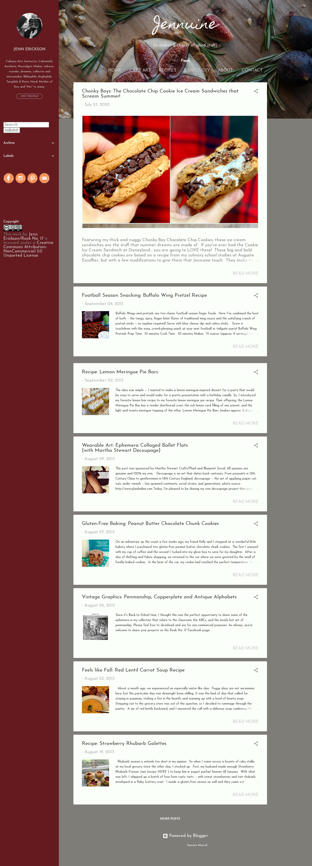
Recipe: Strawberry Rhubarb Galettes (124, 743)
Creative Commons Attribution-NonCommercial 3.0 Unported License (28, 249)
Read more (246, 273)
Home (115, 70)
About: (226, 70)
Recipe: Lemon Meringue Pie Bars (120, 372)
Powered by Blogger (188, 836)
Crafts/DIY (197, 70)
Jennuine (185, 25)
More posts (170, 818)
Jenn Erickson (29, 49)
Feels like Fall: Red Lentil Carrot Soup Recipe (133, 670)
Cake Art (140, 70)
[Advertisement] (284, 146)
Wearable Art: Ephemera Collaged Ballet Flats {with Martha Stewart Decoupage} (135, 448)
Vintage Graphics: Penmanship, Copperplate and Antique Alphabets (159, 597)
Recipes (167, 70)
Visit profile (29, 96)
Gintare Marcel (197, 845)
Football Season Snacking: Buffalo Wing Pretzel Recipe (144, 295)
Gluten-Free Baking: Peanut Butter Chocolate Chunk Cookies (150, 523)
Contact (252, 70)
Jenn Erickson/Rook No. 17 (23, 236)
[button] (256, 92)
